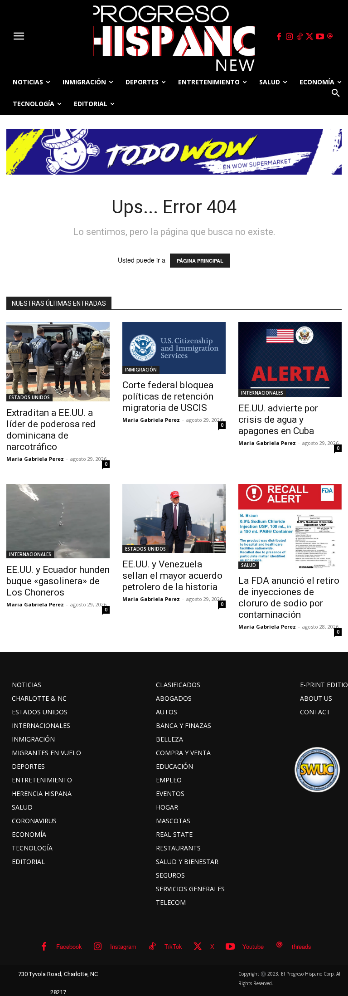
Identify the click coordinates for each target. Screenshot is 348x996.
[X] (310, 37)
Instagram (123, 946)
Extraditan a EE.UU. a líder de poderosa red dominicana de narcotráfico (51, 429)
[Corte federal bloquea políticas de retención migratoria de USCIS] (174, 348)
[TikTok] (299, 37)
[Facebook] (279, 37)
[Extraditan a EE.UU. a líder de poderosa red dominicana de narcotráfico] (58, 361)
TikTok (173, 946)
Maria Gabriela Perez (35, 458)
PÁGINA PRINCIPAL (200, 260)
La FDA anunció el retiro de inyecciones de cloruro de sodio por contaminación (288, 597)
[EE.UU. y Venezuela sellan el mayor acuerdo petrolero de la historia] (174, 518)
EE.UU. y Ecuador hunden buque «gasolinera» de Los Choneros (58, 581)
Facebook (69, 946)
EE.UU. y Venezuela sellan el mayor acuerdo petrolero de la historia (172, 575)
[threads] (330, 37)
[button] (336, 93)
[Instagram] (289, 37)
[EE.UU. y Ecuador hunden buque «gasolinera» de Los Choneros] (58, 521)
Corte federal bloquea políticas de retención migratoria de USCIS (167, 396)
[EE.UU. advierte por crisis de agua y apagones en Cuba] (290, 359)
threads (301, 946)
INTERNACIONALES (262, 393)
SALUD (248, 565)
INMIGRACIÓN (141, 369)
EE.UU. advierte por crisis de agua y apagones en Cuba (278, 419)
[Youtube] (320, 37)
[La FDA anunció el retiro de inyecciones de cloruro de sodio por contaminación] (290, 526)
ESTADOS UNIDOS (29, 397)
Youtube (253, 946)
